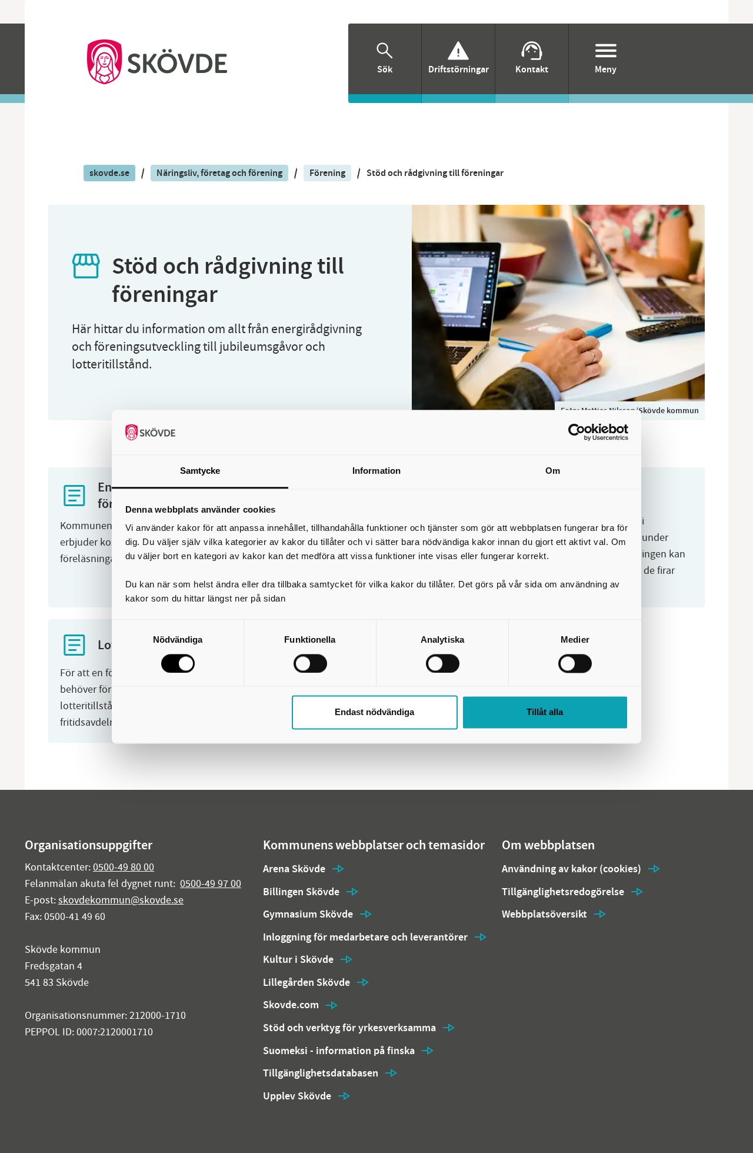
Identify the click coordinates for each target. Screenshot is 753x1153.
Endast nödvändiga (374, 712)
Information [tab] (376, 471)
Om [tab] (552, 471)
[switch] (310, 663)
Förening (327, 173)
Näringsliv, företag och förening (219, 173)
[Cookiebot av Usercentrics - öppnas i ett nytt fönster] (576, 432)
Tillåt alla (545, 712)
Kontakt (531, 69)
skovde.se (109, 173)
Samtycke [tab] (200, 471)
